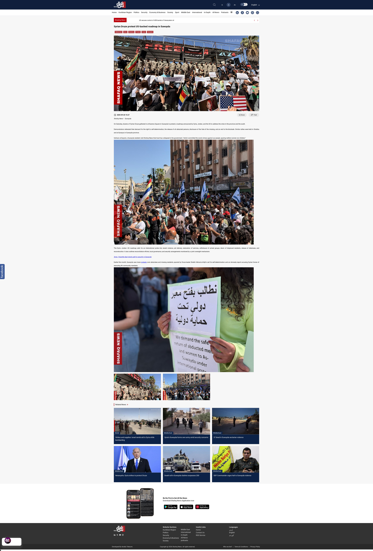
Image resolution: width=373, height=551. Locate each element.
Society (170, 12)
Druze (143, 32)
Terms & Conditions (241, 547)
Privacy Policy (255, 547)
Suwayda (150, 32)
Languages (233, 527)
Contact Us (200, 532)
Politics (136, 12)
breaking (131, 32)
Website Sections (169, 527)
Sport (177, 12)
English (232, 532)
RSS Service (200, 535)
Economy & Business (157, 12)
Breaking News (120, 20)
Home (114, 12)
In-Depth (207, 12)
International (197, 12)
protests (144, 262)
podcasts (224, 12)
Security (144, 12)
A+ (235, 5)
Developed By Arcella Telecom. (122, 547)
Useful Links (201, 527)
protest (138, 32)
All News (215, 12)
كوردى (231, 535)
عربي (231, 530)
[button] (254, 20)
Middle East (185, 12)
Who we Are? (227, 547)
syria (125, 32)
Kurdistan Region (125, 12)
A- (222, 5)
